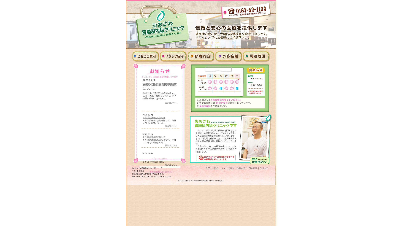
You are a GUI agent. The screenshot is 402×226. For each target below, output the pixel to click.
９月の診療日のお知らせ (154, 117)
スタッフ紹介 (173, 56)
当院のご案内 (146, 56)
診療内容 (201, 56)
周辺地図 (256, 56)
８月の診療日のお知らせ (154, 137)
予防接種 (228, 56)
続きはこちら (171, 103)
